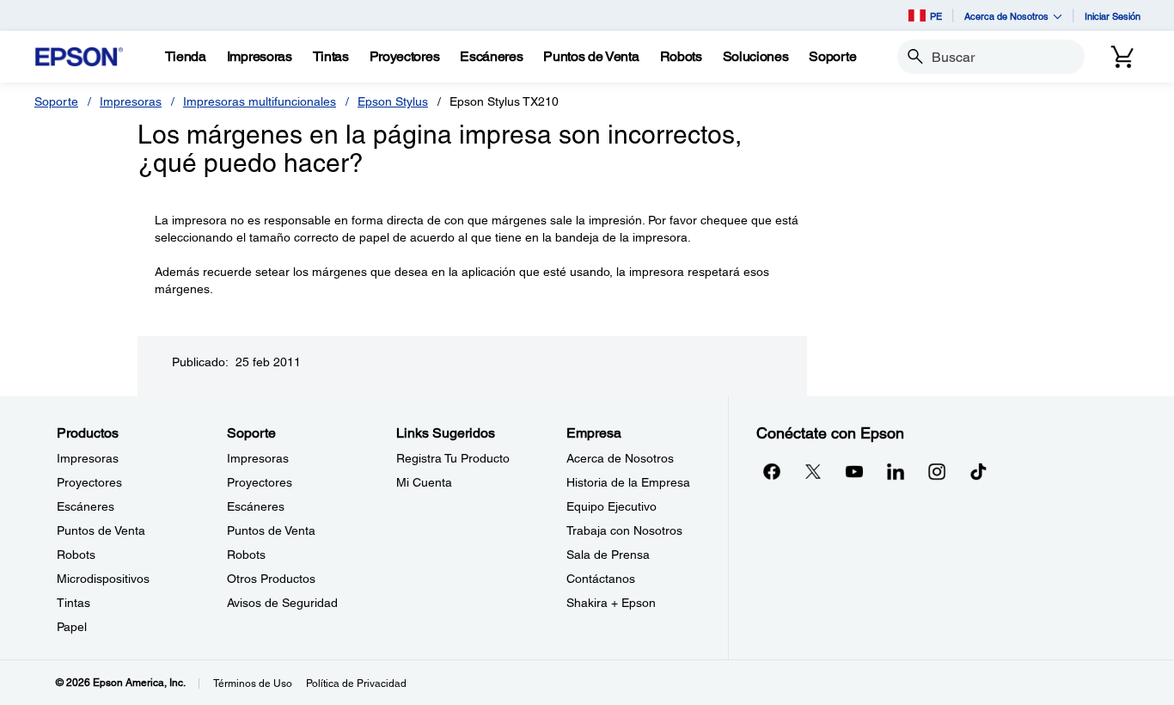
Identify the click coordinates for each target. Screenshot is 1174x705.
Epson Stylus (393, 101)
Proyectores (89, 482)
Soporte (56, 101)
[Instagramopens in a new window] (936, 471)
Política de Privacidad (356, 683)
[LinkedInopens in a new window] (895, 471)
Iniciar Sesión (1112, 15)
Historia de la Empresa (628, 482)
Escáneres (85, 506)
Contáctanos (600, 578)
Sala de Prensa (608, 554)
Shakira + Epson (611, 603)
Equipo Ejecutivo (611, 506)
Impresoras (131, 101)
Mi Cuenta (424, 482)
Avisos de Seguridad (282, 603)
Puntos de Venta (101, 530)
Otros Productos (271, 578)
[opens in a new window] (978, 471)
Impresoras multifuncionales (259, 101)
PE (936, 15)
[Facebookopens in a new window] (771, 471)
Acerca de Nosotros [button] (1006, 15)
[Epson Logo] (79, 57)
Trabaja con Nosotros (624, 530)
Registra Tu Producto (453, 458)
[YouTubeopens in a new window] (854, 471)
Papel (72, 627)
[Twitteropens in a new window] (813, 471)
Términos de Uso (252, 683)
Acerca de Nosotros (620, 458)
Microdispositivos (103, 578)
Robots (76, 554)
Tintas (73, 603)
